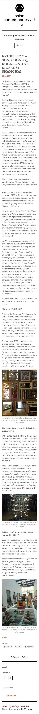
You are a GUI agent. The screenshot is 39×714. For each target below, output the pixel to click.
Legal (4, 667)
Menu (18, 45)
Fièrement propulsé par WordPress (15, 706)
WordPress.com (26, 709)
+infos (4, 637)
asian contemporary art (19, 17)
